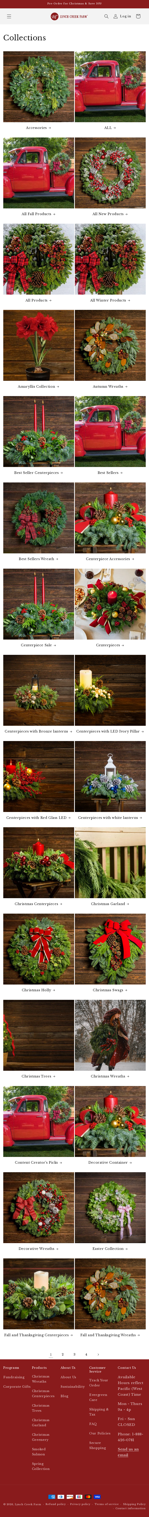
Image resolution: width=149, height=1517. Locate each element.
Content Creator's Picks (36, 1163)
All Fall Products (36, 214)
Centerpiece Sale (36, 645)
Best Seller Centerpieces (36, 473)
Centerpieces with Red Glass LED (36, 818)
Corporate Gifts (17, 1387)
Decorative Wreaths (37, 1249)
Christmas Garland (108, 904)
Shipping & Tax (99, 1412)
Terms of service (107, 1504)
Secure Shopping (97, 1445)
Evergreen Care (98, 1397)
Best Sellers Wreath (36, 559)
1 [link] (51, 1354)
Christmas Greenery (41, 1437)
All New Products (108, 214)
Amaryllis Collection (36, 387)
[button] (9, 16)
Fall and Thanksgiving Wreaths (108, 1335)
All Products (36, 300)
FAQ (93, 1424)
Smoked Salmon (39, 1451)
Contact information (131, 1508)
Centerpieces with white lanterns (108, 818)
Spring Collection (41, 1466)
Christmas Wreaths (108, 1076)
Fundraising (14, 1377)
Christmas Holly (36, 990)
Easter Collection (108, 1249)
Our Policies (100, 1433)
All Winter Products (108, 300)
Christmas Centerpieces (36, 904)
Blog (64, 1396)
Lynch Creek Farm (28, 1504)
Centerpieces (108, 645)
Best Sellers (108, 473)
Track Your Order (98, 1382)
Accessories (36, 128)
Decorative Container (108, 1163)
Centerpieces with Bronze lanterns (36, 731)
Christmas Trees (36, 1076)
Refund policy (56, 1504)
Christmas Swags (108, 990)
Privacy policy (80, 1504)
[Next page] (98, 1354)
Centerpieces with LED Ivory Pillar (108, 731)
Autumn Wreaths (108, 387)
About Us (68, 1377)
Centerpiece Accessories (108, 559)
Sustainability (73, 1387)
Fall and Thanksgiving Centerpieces (36, 1335)
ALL (108, 128)
